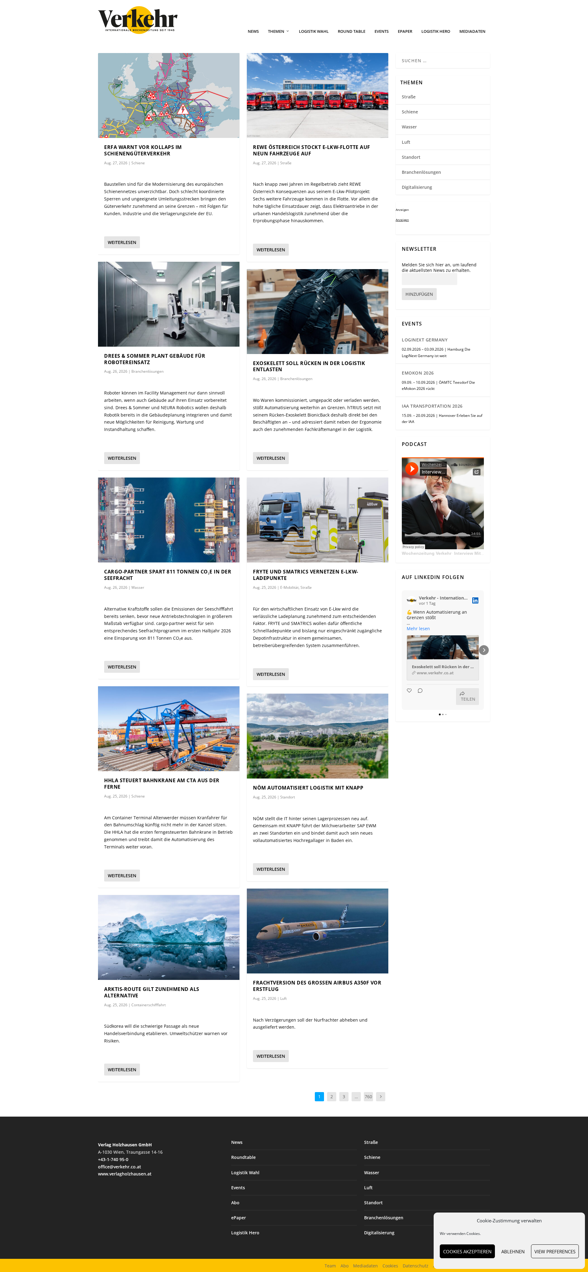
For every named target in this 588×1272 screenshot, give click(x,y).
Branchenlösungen (147, 371)
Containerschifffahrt (148, 1004)
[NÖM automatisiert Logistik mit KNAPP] (317, 736)
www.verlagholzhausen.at (125, 1174)
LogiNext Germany (424, 340)
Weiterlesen (122, 242)
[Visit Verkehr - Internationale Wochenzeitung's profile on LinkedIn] (412, 600)
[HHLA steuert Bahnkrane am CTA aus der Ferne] (168, 728)
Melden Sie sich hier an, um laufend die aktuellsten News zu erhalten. (439, 267)
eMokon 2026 (418, 373)
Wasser (137, 587)
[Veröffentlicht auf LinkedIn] (475, 600)
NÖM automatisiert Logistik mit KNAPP (308, 787)
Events (382, 31)
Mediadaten (472, 31)
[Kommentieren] (418, 696)
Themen (276, 31)
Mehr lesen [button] (418, 628)
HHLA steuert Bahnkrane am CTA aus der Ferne (162, 783)
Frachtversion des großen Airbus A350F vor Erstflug (317, 985)
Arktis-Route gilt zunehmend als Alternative (151, 992)
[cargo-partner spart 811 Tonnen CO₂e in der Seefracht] (168, 520)
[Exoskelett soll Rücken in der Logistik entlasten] (317, 311)
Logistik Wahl (314, 31)
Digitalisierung (417, 187)
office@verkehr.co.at (119, 1167)
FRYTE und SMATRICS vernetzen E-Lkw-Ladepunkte (305, 574)
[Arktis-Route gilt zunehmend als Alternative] (168, 937)
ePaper (405, 31)
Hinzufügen (419, 294)
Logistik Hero (435, 31)
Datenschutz (415, 1266)
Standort (287, 797)
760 (368, 1096)
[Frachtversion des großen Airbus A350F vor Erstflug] (317, 931)
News (253, 31)
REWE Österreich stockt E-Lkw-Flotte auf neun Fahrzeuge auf (311, 150)
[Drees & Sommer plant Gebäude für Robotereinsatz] (168, 304)
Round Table (351, 31)
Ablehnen (513, 1251)
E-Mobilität (289, 587)
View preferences (554, 1251)
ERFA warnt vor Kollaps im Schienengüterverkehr (143, 150)
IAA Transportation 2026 (432, 406)
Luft (283, 998)
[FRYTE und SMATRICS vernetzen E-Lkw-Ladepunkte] (317, 520)
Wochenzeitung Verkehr (426, 553)
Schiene (138, 163)
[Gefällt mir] (410, 696)
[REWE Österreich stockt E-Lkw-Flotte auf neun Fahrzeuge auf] (317, 95)
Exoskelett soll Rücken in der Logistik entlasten (309, 366)
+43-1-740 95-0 (113, 1159)
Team (330, 1266)
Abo (235, 1202)
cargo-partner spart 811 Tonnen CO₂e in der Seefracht (167, 574)
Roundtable (243, 1157)
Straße (286, 163)
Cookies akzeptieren (467, 1251)
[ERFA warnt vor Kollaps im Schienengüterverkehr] (168, 95)
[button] (402, 650)
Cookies (390, 1266)
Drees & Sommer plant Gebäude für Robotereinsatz (154, 359)
